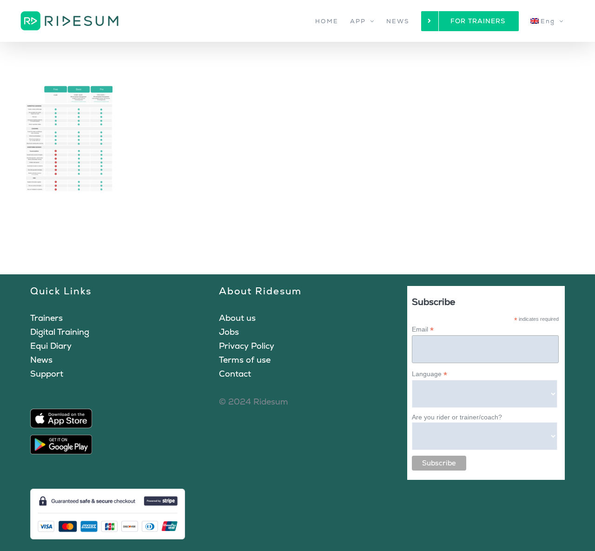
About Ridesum (260, 291)
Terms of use (245, 359)
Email (423, 329)
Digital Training (59, 331)
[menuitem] (547, 21)
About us (237, 317)
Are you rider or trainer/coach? (457, 417)
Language (429, 374)
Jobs (229, 331)
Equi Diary (51, 345)
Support (46, 373)
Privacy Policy (246, 345)
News (41, 359)
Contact (235, 373)
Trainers (46, 317)
